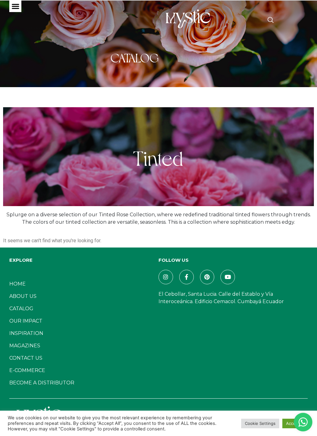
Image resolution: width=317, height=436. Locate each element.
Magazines (24, 346)
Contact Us (25, 358)
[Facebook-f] (186, 277)
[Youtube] (227, 277)
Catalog (21, 308)
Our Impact (25, 321)
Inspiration (26, 333)
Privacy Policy (153, 415)
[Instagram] (165, 277)
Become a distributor (41, 383)
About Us (23, 296)
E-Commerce (27, 370)
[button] (15, 6)
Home (17, 284)
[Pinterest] (207, 277)
